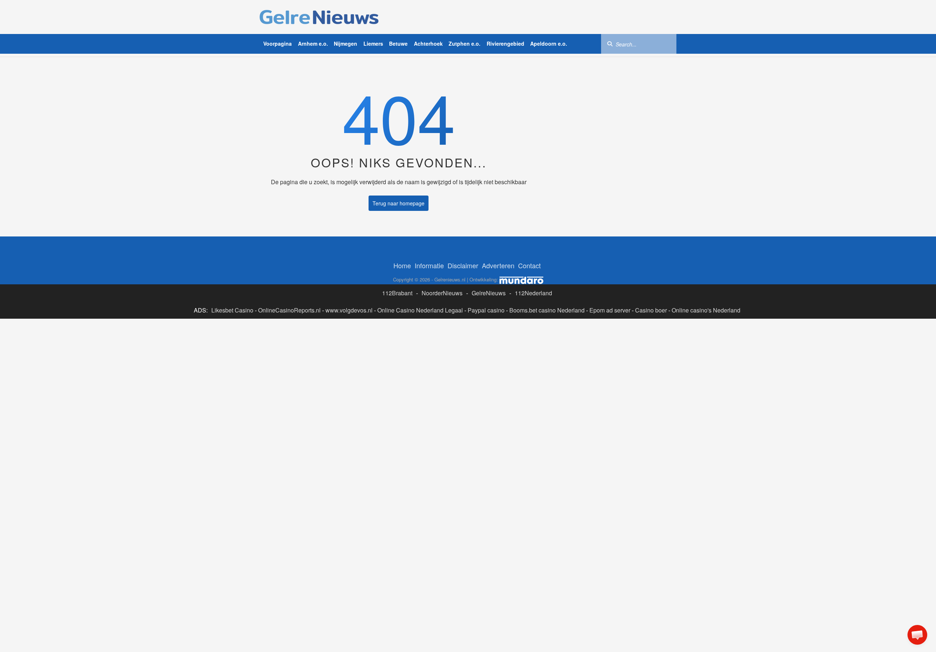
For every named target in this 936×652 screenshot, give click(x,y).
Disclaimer (463, 265)
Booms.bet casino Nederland (547, 310)
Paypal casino (486, 310)
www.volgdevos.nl (349, 310)
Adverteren (498, 265)
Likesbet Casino (232, 310)
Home (402, 265)
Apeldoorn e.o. (548, 43)
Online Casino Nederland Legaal (420, 310)
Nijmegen (345, 43)
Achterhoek (428, 43)
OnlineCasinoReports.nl (289, 310)
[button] (917, 635)
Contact (529, 265)
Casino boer (651, 310)
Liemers (373, 43)
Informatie (429, 265)
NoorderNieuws (442, 293)
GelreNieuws (489, 293)
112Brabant (397, 293)
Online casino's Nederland (706, 310)
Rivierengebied (505, 43)
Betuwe (398, 43)
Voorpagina (277, 43)
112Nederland (533, 293)
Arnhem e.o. (313, 43)
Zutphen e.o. (464, 43)
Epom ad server (609, 310)
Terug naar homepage (398, 203)
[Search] (609, 43)
